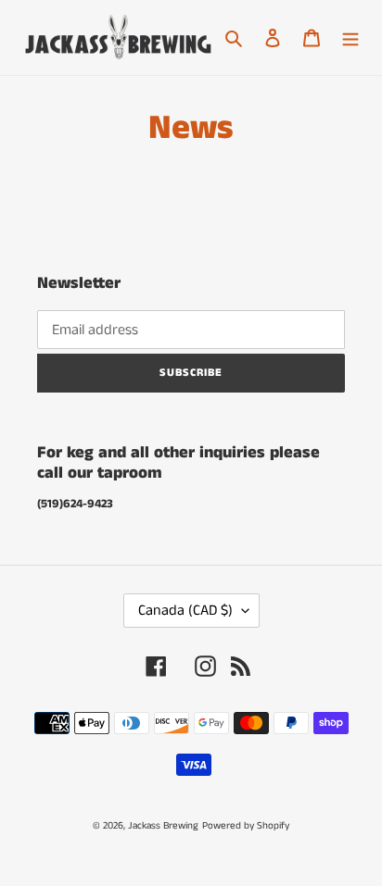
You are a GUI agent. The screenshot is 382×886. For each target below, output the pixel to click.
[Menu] (350, 37)
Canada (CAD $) (185, 610)
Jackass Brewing (163, 825)
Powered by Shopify (245, 825)
